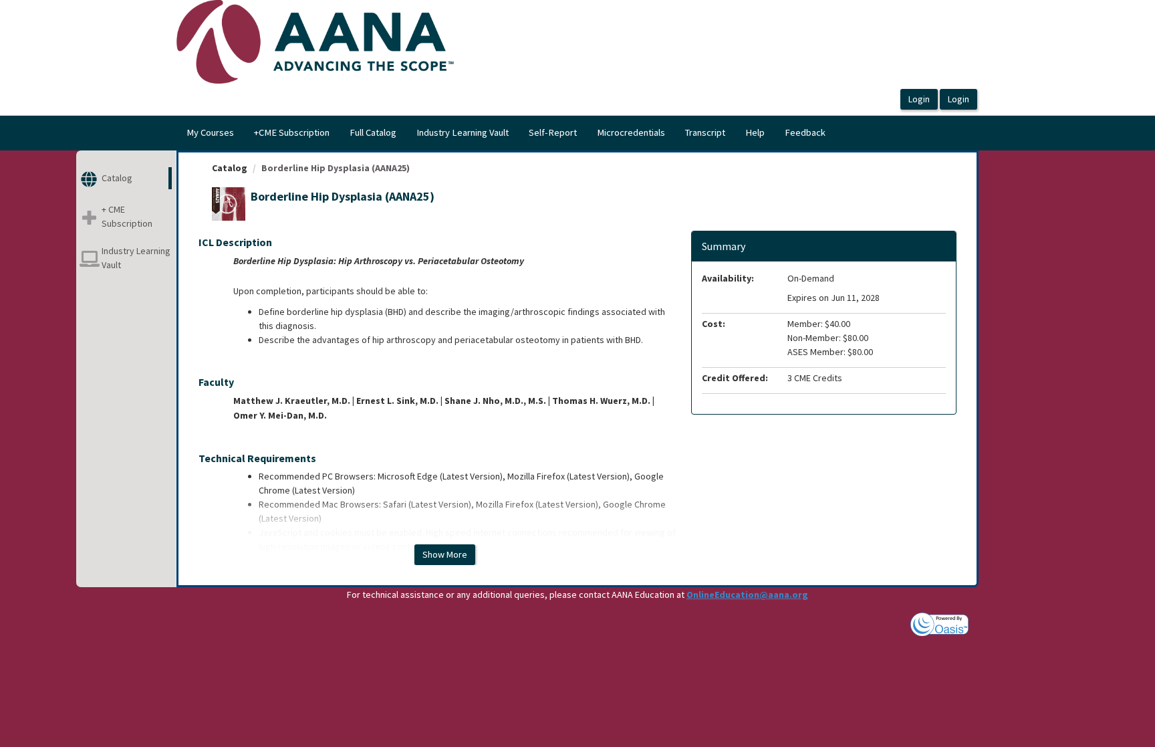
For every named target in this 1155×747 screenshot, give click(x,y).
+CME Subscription (292, 132)
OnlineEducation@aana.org (747, 595)
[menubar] (506, 133)
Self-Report (553, 132)
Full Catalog (373, 132)
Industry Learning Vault (462, 132)
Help (755, 132)
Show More (444, 554)
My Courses (210, 132)
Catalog (229, 168)
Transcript (705, 132)
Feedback (805, 132)
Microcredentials (631, 132)
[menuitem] (210, 133)
